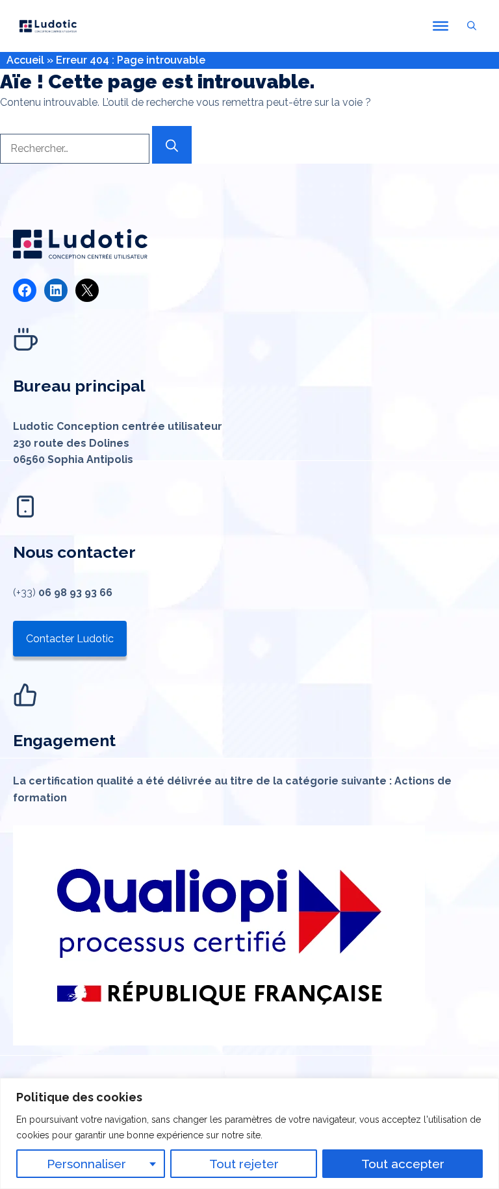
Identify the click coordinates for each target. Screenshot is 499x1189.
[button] (471, 26)
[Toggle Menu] (440, 26)
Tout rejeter (244, 1164)
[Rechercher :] (76, 148)
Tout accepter (402, 1164)
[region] (249, 1133)
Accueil (25, 60)
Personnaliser (86, 1164)
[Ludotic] (48, 26)
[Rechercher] (172, 145)
